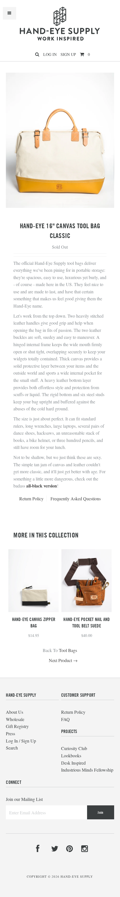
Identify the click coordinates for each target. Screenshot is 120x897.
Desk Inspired (73, 763)
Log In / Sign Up (21, 741)
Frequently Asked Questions (76, 498)
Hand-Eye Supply (77, 876)
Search (12, 748)
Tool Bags (68, 650)
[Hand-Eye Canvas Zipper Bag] (33, 610)
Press (10, 733)
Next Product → (63, 660)
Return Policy (31, 498)
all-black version (41, 485)
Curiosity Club (74, 748)
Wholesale (15, 719)
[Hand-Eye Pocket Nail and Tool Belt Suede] (86, 610)
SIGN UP (68, 54)
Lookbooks (71, 755)
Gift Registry (17, 726)
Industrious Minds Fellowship (87, 770)
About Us (14, 712)
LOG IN (50, 54)
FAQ (65, 719)
